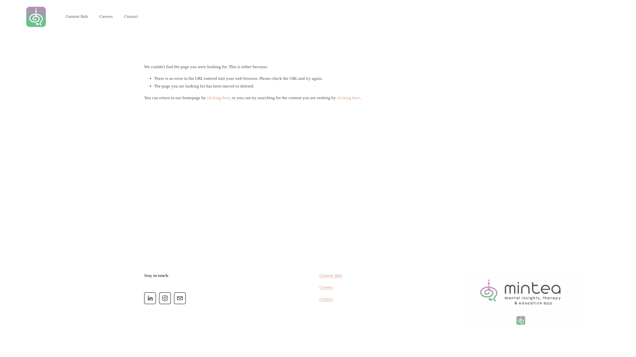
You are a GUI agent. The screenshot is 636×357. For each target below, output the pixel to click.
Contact (131, 16)
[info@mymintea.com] (180, 298)
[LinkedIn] (150, 298)
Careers (106, 16)
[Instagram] (165, 298)
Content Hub (77, 16)
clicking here (218, 97)
